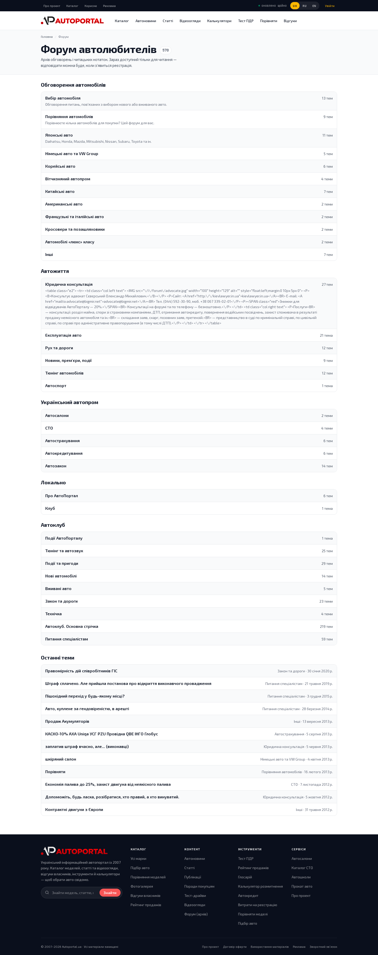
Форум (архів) (196, 914)
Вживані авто (58, 588)
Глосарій (245, 877)
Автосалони (57, 415)
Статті (168, 21)
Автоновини (146, 21)
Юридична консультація (69, 284)
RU (305, 5)
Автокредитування (64, 453)
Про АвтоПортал (61, 495)
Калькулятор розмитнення (260, 886)
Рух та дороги (59, 347)
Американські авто (64, 203)
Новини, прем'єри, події (68, 360)
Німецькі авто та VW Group (71, 153)
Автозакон (55, 465)
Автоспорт (55, 385)
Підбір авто (140, 867)
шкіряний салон (60, 758)
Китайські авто (60, 191)
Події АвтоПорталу (64, 537)
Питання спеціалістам (66, 638)
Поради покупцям (199, 886)
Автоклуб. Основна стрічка (71, 626)
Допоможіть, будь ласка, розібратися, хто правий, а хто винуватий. (112, 796)
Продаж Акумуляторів (67, 721)
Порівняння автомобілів (69, 116)
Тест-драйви (195, 895)
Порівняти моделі (253, 914)
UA (295, 5)
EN (314, 5)
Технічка (53, 613)
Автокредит (248, 895)
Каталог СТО (302, 867)
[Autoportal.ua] (72, 20)
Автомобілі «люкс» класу (69, 241)
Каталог (72, 5)
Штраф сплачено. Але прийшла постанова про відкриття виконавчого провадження (128, 683)
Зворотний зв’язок (323, 946)
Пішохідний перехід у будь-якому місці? (85, 695)
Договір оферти (235, 946)
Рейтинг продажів (146, 905)
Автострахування (62, 440)
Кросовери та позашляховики (75, 229)
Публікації (192, 877)
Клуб (50, 508)
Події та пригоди (61, 563)
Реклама (109, 5)
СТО (49, 427)
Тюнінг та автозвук (64, 550)
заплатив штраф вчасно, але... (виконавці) (87, 746)
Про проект (51, 5)
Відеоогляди (190, 21)
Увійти (330, 5)
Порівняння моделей (148, 877)
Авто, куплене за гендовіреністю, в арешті (87, 708)
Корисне (91, 5)
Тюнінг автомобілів (64, 372)
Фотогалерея (142, 886)
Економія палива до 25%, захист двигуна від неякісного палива (108, 784)
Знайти (110, 892)
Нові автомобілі (61, 575)
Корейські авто (60, 166)
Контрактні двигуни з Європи (74, 809)
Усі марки (138, 858)
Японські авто (59, 134)
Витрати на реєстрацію (257, 905)
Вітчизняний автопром (67, 178)
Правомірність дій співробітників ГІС (81, 670)
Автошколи (301, 877)
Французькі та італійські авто (74, 216)
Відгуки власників (145, 895)
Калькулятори (219, 21)
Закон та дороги (61, 601)
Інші (49, 254)
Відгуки (290, 21)
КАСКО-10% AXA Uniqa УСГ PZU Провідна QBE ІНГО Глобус (101, 733)
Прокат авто (302, 886)
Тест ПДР (246, 21)
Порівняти (268, 21)
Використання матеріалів (270, 946)
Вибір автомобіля (62, 97)
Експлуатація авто (63, 335)
